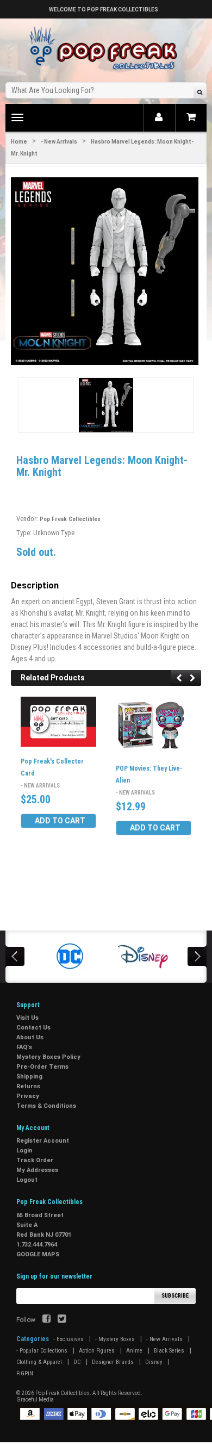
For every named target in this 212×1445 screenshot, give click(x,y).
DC (76, 1362)
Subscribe (175, 1296)
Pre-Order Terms (42, 1066)
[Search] (200, 92)
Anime (134, 1350)
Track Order (34, 1160)
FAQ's (24, 1047)
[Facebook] (46, 1320)
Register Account (42, 1140)
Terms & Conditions (46, 1105)
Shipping (29, 1076)
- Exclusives (68, 1339)
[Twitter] (62, 1320)
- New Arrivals (59, 142)
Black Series (169, 1350)
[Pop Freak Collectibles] (106, 49)
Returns (28, 1086)
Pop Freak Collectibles (70, 519)
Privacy (27, 1096)
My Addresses (37, 1170)
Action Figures (97, 1350)
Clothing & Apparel (39, 1362)
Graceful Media (35, 1400)
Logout (27, 1179)
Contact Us (33, 1027)
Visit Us (27, 1017)
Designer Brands (113, 1362)
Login (24, 1150)
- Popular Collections (41, 1350)
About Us (29, 1037)
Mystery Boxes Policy (48, 1057)
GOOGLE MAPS (37, 1254)
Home (19, 142)
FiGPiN (24, 1373)
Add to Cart (60, 820)
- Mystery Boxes (115, 1339)
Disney (154, 1362)
